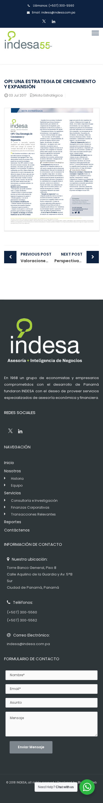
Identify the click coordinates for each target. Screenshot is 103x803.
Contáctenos (17, 530)
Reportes (12, 522)
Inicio (9, 462)
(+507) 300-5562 (22, 620)
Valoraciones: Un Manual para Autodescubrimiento (36, 257)
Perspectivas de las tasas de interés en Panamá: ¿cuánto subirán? (76, 257)
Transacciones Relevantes (33, 514)
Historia (17, 478)
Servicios (12, 493)
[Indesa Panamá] (28, 46)
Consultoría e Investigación (34, 500)
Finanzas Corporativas (30, 507)
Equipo (17, 485)
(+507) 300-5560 (61, 6)
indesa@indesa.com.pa (58, 12)
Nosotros (12, 471)
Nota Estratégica (49, 95)
